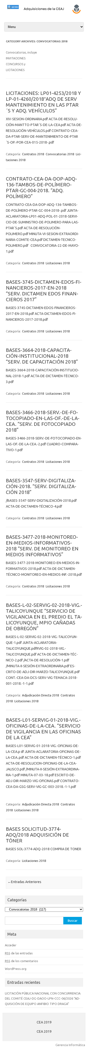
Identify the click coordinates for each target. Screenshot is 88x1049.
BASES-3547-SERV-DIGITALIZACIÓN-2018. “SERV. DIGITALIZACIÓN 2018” (41, 486)
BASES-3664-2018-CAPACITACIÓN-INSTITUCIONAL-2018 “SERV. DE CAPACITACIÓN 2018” (42, 356)
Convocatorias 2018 (60, 154)
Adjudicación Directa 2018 (40, 695)
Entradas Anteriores (24, 882)
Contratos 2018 (33, 154)
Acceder (10, 945)
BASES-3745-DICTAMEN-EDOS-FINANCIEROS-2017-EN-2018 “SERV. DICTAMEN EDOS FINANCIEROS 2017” (43, 290)
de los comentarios (21, 961)
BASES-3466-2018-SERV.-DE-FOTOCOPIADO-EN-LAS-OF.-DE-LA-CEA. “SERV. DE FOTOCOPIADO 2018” (42, 421)
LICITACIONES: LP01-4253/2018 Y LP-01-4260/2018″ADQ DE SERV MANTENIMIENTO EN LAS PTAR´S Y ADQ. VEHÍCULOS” (43, 101)
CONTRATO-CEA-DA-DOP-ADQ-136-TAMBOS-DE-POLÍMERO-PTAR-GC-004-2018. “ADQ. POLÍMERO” (41, 187)
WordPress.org (15, 968)
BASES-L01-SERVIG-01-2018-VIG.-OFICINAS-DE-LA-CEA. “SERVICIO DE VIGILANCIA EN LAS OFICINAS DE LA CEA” (43, 728)
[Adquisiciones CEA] (44, 13)
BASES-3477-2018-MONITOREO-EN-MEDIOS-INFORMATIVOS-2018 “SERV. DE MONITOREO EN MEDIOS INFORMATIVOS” (42, 545)
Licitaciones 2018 (58, 263)
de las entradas (19, 953)
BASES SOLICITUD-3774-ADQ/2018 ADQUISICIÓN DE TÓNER (37, 834)
